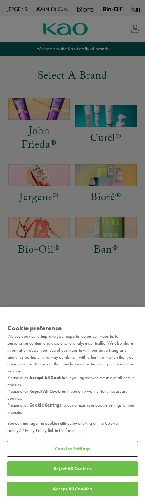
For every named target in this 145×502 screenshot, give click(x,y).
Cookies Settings (72, 448)
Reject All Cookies (72, 468)
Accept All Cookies (72, 488)
